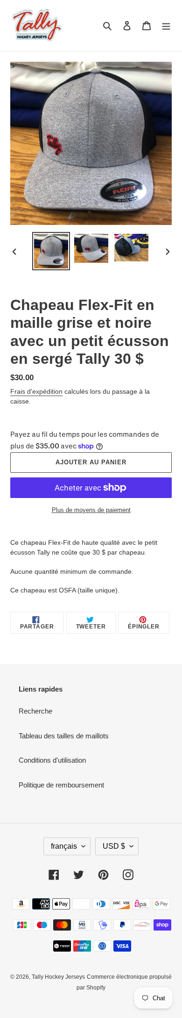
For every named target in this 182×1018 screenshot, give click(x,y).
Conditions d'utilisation (52, 760)
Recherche (35, 711)
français (64, 846)
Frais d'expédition (36, 391)
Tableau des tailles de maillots (64, 736)
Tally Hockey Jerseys (58, 977)
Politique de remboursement (61, 785)
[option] (51, 251)
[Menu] (166, 25)
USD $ (114, 846)
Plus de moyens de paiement (91, 509)
